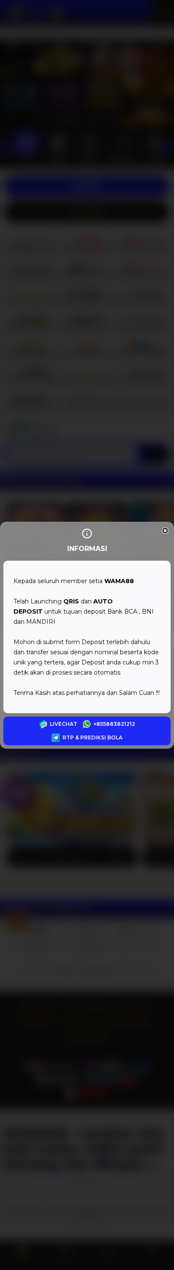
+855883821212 (114, 724)
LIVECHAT (63, 724)
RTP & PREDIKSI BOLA (92, 737)
